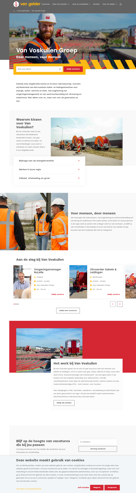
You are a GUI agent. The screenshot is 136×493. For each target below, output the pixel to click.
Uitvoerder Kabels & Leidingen (103, 271)
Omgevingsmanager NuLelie (47, 271)
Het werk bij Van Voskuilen (75, 363)
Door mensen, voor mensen (38, 57)
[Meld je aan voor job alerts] (121, 4)
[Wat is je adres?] (60, 69)
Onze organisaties (23, 11)
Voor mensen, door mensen (93, 213)
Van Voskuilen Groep (38, 11)
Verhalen (96, 4)
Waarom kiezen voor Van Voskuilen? (28, 123)
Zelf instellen (83, 487)
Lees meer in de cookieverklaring (28, 489)
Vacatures (46, 4)
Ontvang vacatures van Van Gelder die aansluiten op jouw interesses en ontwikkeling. (40, 450)
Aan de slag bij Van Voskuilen (40, 260)
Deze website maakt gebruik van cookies (50, 460)
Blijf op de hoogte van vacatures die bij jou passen (43, 443)
